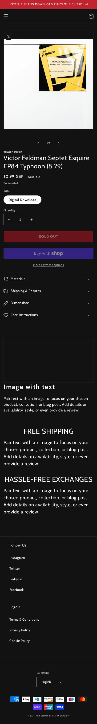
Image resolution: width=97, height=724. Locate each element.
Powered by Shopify (59, 716)
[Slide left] (38, 143)
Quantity (10, 210)
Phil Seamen (42, 716)
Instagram (17, 557)
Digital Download (22, 200)
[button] (6, 16)
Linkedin (15, 579)
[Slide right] (59, 143)
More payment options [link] (48, 265)
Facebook (16, 590)
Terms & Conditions (24, 619)
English (46, 682)
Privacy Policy (19, 630)
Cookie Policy (19, 641)
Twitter (14, 568)
